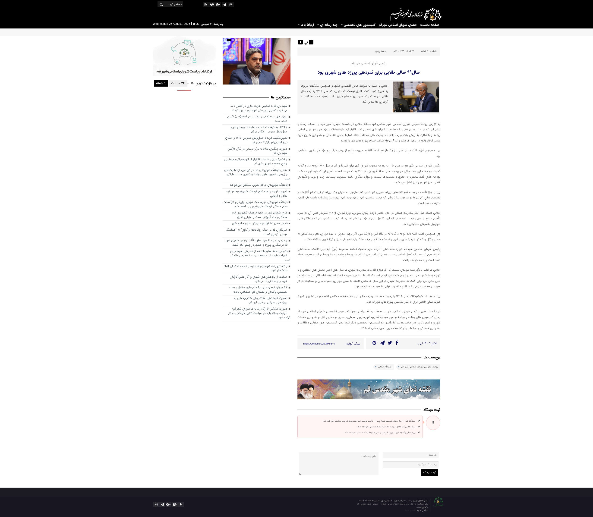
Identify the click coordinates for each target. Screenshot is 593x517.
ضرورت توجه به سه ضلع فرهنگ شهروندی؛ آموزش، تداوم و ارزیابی (256, 193)
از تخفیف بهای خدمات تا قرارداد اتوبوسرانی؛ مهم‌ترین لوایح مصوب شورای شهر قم (255, 161)
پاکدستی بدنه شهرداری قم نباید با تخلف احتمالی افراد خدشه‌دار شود (255, 268)
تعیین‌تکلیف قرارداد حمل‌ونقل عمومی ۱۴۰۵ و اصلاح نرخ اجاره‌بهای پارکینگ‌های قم (256, 140)
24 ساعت (178, 83)
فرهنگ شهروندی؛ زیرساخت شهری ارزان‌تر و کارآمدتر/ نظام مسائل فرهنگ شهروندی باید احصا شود (255, 204)
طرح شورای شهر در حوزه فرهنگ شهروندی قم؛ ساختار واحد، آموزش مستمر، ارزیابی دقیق (259, 215)
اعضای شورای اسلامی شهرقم (397, 24)
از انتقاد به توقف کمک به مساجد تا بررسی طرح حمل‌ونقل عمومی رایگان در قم (258, 129)
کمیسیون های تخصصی (359, 24)
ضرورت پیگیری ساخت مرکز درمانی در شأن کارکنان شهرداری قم (257, 151)
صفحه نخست (429, 24)
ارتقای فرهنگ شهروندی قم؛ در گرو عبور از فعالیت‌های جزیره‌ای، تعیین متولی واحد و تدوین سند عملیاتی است (257, 174)
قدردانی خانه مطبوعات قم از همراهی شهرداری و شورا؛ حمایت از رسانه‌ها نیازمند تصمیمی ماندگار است (260, 255)
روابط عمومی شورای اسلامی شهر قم (419, 367)
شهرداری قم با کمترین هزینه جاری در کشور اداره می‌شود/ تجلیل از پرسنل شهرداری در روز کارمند (258, 108)
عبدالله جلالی (384, 367)
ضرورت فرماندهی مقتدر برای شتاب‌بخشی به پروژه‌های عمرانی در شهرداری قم (260, 300)
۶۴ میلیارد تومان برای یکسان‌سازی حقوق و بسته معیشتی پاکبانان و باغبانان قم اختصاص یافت (258, 289)
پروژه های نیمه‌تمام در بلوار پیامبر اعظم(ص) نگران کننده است (257, 119)
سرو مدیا (409, 510)
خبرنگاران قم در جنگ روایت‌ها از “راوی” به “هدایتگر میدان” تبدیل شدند (256, 232)
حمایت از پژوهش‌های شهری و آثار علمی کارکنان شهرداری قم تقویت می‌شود (258, 279)
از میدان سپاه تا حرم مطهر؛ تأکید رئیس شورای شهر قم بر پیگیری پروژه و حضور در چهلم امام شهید (256, 242)
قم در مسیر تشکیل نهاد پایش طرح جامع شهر (259, 223)
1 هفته (160, 83)
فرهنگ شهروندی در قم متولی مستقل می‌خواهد (258, 185)
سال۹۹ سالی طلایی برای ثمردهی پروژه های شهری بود (369, 72)
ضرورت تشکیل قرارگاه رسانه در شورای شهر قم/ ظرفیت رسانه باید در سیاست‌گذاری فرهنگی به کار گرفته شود (259, 313)
